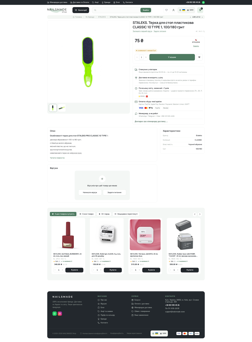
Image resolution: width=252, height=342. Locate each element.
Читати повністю (57, 158)
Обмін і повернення (142, 311)
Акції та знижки (107, 311)
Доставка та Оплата (81, 2)
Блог (118, 2)
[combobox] (118, 10)
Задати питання (160, 31)
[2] (62, 108)
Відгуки (104, 304)
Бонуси (137, 300)
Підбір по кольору (108, 315)
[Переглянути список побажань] (166, 10)
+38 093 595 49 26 (193, 2)
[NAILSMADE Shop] (58, 10)
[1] (53, 108)
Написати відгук (90, 192)
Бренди (107, 2)
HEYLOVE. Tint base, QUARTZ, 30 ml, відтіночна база (144, 255)
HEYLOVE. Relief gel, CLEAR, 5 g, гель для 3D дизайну (106, 255)
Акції (97, 2)
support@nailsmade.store (175, 312)
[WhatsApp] (203, 2)
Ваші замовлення (141, 315)
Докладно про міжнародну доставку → (151, 121)
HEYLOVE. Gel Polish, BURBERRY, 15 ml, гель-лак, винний (67, 255)
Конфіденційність (117, 333)
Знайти (146, 10)
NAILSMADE (62, 297)
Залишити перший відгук (142, 31)
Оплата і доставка (142, 304)
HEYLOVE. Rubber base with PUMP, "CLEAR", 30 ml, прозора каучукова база (182, 255)
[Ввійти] (173, 10)
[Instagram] (60, 313)
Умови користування (134, 333)
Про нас (104, 300)
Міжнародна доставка (58, 2)
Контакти (129, 2)
